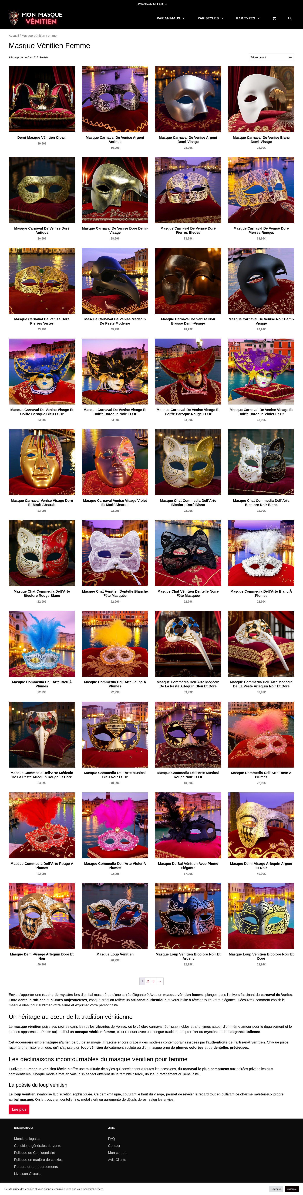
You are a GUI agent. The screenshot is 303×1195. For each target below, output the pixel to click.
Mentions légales (27, 1139)
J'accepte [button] (292, 1189)
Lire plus (19, 1109)
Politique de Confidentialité (34, 1153)
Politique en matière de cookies (38, 1160)
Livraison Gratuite (28, 1174)
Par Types (245, 18)
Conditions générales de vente (37, 1146)
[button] (290, 18)
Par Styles (208, 18)
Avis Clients (117, 1160)
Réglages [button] (276, 1189)
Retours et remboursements (36, 1167)
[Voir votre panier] (274, 18)
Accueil (14, 35)
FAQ (111, 1139)
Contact (114, 1146)
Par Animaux (168, 18)
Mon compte (117, 1153)
